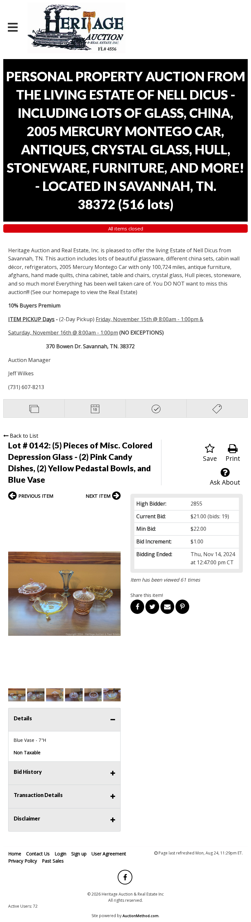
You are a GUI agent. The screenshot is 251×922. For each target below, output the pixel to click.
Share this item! (146, 595)
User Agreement (109, 854)
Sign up (79, 854)
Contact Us (38, 854)
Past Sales (53, 861)
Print (233, 458)
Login (60, 854)
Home (14, 854)
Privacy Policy (22, 861)
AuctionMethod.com (141, 915)
